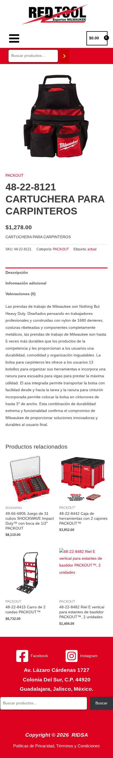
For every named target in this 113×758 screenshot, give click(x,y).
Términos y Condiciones (78, 746)
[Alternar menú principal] (13, 38)
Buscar (101, 703)
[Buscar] (64, 56)
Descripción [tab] (16, 273)
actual (92, 249)
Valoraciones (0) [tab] (20, 294)
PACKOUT (14, 175)
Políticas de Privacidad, (34, 746)
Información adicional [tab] (25, 283)
